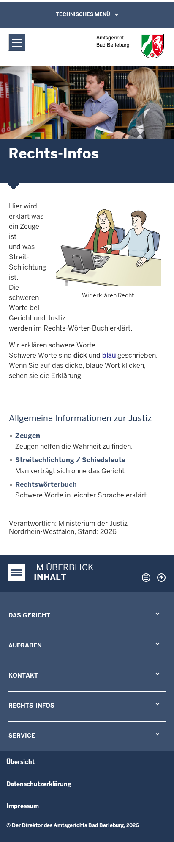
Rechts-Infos (31, 705)
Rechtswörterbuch (46, 484)
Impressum (22, 806)
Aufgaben (25, 645)
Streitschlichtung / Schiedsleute (70, 460)
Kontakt (23, 675)
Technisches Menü (83, 14)
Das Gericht (29, 615)
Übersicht (20, 762)
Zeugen (27, 435)
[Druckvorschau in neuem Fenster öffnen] (144, 577)
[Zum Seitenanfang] (159, 577)
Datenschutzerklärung (38, 784)
